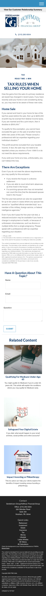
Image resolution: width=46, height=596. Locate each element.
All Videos (23, 542)
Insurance (23, 530)
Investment (23, 525)
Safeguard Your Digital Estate (23, 429)
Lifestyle (23, 537)
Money (23, 535)
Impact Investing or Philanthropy (23, 477)
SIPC (3, 581)
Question (8, 307)
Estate (23, 528)
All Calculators (23, 544)
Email (7, 294)
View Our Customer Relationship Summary (23, 9)
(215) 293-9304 (24, 34)
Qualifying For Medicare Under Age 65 (23, 378)
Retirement (23, 523)
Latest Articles (23, 539)
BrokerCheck (5, 548)
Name (7, 280)
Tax (23, 532)
